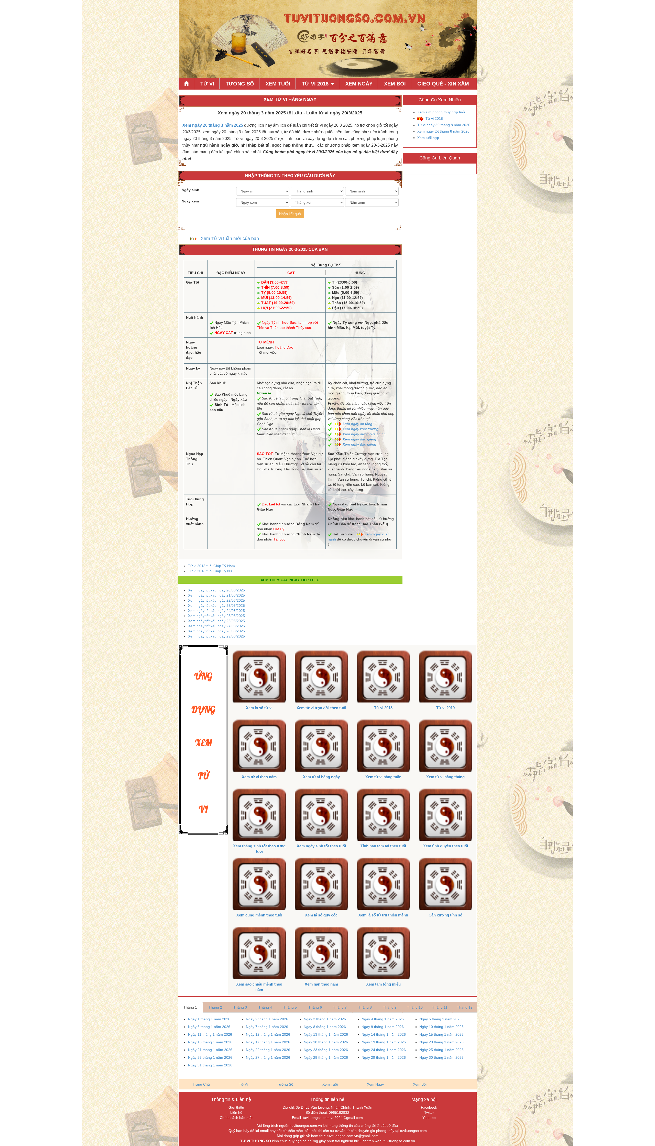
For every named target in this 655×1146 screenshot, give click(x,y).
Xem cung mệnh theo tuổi (259, 915)
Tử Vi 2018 (315, 84)
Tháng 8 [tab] (365, 1007)
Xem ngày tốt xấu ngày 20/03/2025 (216, 590)
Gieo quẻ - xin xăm (443, 84)
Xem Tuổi (278, 84)
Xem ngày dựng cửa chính (364, 434)
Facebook (429, 1107)
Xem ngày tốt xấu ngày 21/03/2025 (216, 595)
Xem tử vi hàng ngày (321, 777)
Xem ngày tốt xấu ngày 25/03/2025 (216, 616)
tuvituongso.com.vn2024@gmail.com (333, 1118)
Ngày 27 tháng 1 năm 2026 (268, 1057)
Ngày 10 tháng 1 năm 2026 (441, 1027)
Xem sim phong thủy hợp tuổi (441, 112)
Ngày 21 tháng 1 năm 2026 (210, 1050)
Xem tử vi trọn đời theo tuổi (321, 708)
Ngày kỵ (193, 368)
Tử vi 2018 (434, 118)
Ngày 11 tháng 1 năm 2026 (210, 1034)
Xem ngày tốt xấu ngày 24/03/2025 (216, 611)
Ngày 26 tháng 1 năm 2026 (210, 1057)
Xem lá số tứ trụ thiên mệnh (383, 915)
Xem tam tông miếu (383, 984)
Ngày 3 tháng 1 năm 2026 (325, 1019)
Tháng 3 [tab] (240, 1007)
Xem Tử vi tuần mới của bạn (230, 238)
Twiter (429, 1112)
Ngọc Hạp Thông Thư (194, 459)
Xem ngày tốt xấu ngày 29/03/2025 (216, 636)
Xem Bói (395, 84)
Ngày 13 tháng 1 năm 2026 (326, 1034)
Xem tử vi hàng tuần (383, 777)
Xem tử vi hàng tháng (445, 777)
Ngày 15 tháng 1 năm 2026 (441, 1034)
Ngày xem (190, 201)
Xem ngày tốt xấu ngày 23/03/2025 (216, 605)
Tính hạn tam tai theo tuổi (383, 846)
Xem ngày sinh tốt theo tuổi (321, 846)
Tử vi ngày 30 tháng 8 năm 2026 (443, 125)
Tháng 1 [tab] (190, 1007)
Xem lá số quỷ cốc (321, 915)
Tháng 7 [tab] (340, 1007)
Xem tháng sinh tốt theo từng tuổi (259, 848)
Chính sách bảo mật (236, 1118)
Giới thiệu (236, 1107)
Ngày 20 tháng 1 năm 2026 (441, 1042)
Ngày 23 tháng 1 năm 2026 (326, 1050)
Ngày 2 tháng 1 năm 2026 (267, 1019)
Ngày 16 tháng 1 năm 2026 (210, 1042)
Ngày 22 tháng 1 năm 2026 (268, 1050)
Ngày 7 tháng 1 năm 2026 (267, 1027)
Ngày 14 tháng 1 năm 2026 (384, 1034)
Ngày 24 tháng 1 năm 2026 (384, 1050)
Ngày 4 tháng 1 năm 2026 (383, 1019)
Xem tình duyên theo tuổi (445, 846)
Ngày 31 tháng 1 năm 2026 (210, 1065)
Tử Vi (207, 84)
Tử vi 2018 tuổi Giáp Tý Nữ (210, 571)
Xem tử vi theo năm (259, 777)
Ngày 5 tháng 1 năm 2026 (440, 1019)
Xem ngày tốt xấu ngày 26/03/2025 (216, 621)
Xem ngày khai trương (360, 429)
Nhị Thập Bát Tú (194, 385)
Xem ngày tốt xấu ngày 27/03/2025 (216, 626)
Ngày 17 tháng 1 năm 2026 (268, 1042)
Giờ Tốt (192, 282)
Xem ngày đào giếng (359, 439)
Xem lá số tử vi (259, 708)
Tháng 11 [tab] (439, 1007)
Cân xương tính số (445, 915)
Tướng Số (240, 84)
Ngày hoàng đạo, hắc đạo (193, 350)
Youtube (429, 1118)
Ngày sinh (190, 190)
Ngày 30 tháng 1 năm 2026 (441, 1057)
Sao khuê (218, 383)
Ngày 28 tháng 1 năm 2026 (326, 1057)
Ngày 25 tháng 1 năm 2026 (441, 1050)
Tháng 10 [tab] (415, 1007)
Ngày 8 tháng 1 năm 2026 (325, 1027)
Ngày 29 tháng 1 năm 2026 (384, 1057)
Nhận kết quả (290, 214)
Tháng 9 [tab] (390, 1007)
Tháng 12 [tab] (465, 1007)
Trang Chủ (201, 1084)
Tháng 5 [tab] (290, 1007)
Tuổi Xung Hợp (195, 501)
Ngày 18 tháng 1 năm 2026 (326, 1042)
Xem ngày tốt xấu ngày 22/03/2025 (216, 600)
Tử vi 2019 (445, 708)
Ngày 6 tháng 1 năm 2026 (209, 1027)
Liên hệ (236, 1112)
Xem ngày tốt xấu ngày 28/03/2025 (216, 631)
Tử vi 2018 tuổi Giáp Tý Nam (211, 566)
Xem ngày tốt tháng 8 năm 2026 (443, 131)
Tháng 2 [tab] (215, 1007)
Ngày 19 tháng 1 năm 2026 (384, 1042)
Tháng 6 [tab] (315, 1007)
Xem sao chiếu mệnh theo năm (259, 987)
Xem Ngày (359, 84)
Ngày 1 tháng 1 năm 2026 (209, 1019)
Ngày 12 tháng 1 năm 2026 (268, 1034)
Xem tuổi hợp (428, 138)
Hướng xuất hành (195, 521)
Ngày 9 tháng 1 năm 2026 (383, 1027)
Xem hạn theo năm (321, 984)
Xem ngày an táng (357, 424)
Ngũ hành (194, 317)
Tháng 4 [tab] (265, 1007)
